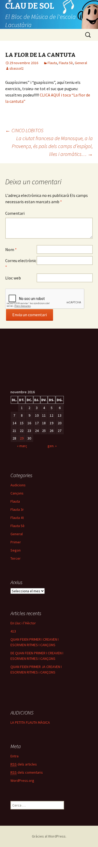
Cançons (17, 493)
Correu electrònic (20, 263)
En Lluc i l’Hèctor (23, 623)
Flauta (52, 62)
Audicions (18, 485)
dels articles (23, 764)
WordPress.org (22, 780)
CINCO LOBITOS (24, 130)
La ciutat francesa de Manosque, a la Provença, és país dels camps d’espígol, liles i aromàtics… (52, 146)
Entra (14, 756)
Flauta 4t (17, 517)
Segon (15, 550)
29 (22, 438)
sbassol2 (16, 68)
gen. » (52, 445)
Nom (11, 249)
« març (22, 445)
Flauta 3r (17, 509)
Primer (15, 542)
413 (13, 631)
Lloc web (13, 277)
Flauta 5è (66, 62)
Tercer (15, 558)
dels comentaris (26, 772)
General (81, 62)
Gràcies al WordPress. (49, 836)
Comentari (15, 213)
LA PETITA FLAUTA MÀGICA (30, 722)
